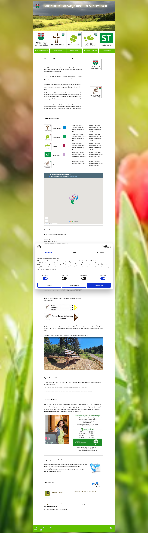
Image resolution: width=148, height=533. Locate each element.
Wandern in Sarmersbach (41, 50)
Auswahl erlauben (74, 285)
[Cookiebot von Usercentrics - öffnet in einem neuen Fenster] (103, 246)
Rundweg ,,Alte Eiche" (90, 50)
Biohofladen (66, 404)
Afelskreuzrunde (57, 50)
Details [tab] (74, 252)
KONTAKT (46, 471)
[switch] (64, 278)
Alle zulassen (99, 285)
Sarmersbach (71, 59)
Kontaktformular (76, 469)
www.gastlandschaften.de (79, 504)
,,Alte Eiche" (56, 148)
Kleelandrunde (74, 50)
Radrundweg (49, 92)
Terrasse (97, 404)
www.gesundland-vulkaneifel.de (59, 494)
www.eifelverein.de (48, 511)
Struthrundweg (107, 50)
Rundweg (55, 146)
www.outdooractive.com (79, 493)
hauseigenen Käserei (49, 411)
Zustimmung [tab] (48, 252)
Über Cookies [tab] (100, 252)
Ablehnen (49, 285)
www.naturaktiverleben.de (50, 506)
